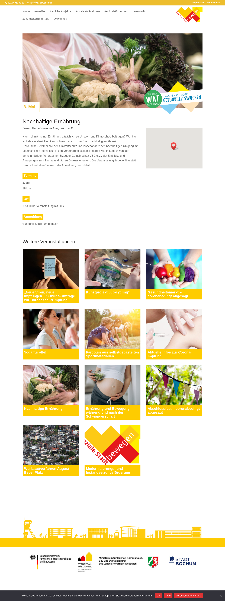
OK (158, 595)
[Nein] (220, 595)
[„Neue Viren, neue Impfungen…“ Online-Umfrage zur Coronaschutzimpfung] (51, 269)
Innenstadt (138, 11)
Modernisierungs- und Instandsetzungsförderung (108, 470)
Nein (168, 595)
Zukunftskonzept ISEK (35, 18)
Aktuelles (39, 11)
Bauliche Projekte (60, 11)
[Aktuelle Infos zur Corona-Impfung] (174, 329)
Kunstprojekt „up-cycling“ (108, 292)
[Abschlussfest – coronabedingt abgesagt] (174, 385)
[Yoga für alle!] (51, 329)
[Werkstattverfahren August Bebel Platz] (51, 445)
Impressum (198, 3)
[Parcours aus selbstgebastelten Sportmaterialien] (113, 329)
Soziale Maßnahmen (88, 11)
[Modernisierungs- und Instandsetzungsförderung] (113, 445)
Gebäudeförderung (115, 11)
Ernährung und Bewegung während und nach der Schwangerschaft (108, 412)
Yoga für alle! (35, 352)
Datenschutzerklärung (188, 595)
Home (26, 11)
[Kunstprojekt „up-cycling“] (113, 269)
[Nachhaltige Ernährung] (51, 385)
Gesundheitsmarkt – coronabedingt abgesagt (168, 294)
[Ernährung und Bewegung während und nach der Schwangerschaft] (113, 385)
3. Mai (29, 106)
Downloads (60, 18)
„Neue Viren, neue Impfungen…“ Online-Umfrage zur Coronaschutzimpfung (49, 296)
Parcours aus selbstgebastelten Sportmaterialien (112, 354)
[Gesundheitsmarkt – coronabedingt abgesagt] (174, 269)
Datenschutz (213, 3)
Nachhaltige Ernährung (43, 409)
